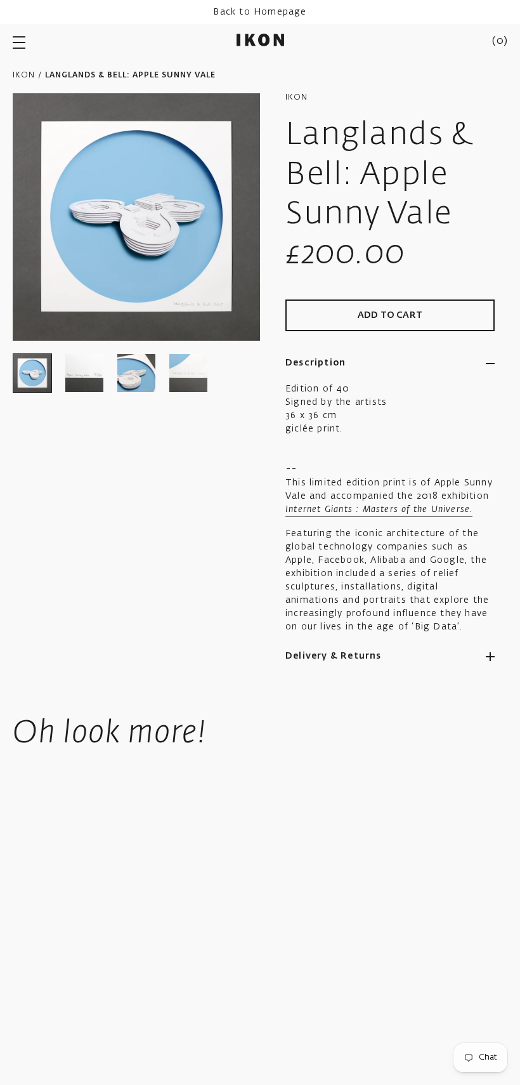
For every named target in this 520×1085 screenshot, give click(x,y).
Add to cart (390, 315)
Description (315, 362)
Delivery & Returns (333, 656)
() (499, 41)
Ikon (24, 75)
